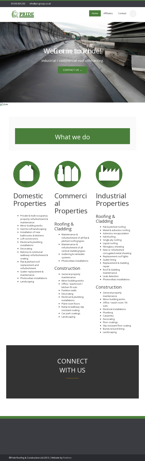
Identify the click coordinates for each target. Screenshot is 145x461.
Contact (122, 13)
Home (95, 13)
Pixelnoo (67, 457)
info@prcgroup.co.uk (40, 3)
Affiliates (108, 13)
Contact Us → (72, 70)
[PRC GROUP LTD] (22, 13)
